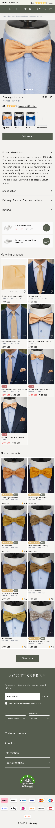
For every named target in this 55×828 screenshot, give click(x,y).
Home (4, 16)
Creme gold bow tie (35, 16)
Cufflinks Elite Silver (23, 226)
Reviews (6, 209)
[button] (27, 781)
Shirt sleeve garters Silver (25, 240)
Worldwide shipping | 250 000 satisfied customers (27, 3)
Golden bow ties (21, 16)
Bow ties (11, 16)
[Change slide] (24, 89)
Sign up (45, 696)
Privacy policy (35, 703)
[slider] (27, 2)
